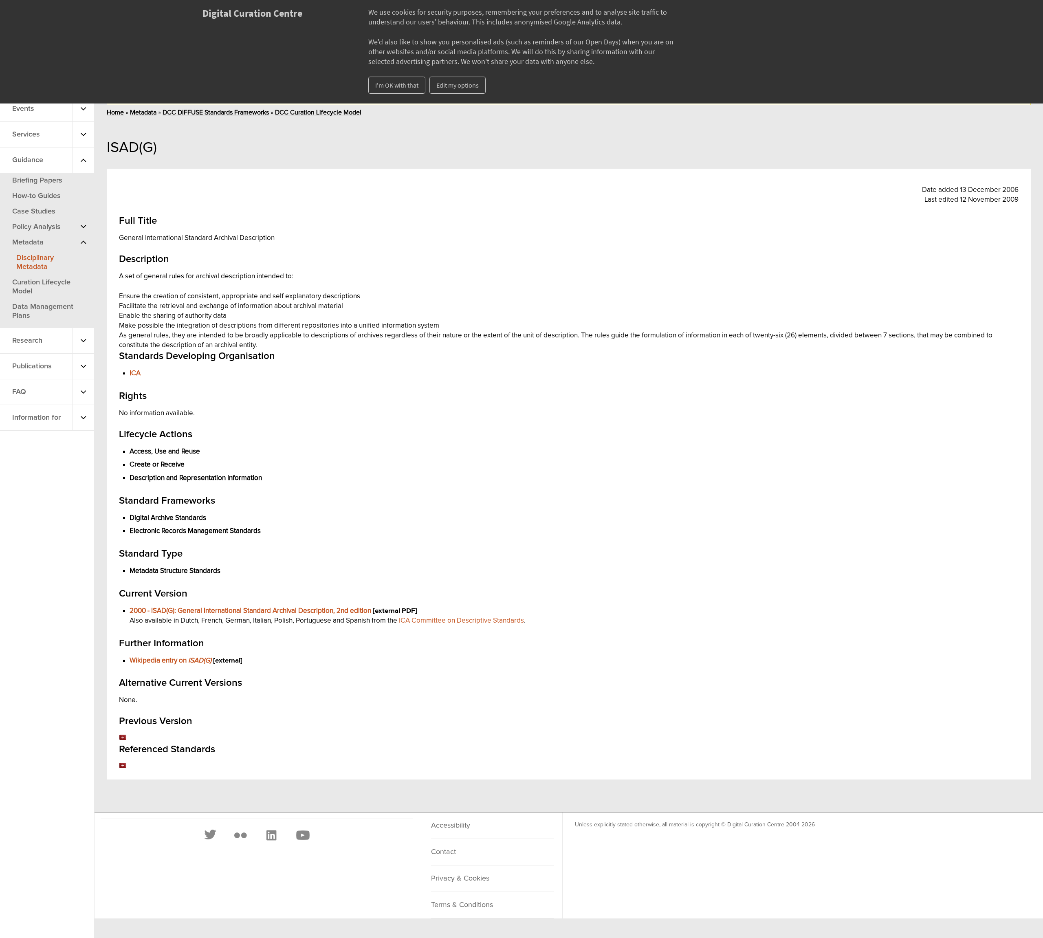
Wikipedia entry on (170, 660)
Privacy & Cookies (460, 878)
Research (27, 340)
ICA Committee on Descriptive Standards (461, 620)
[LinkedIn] (271, 835)
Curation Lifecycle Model (41, 287)
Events (23, 108)
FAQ (19, 392)
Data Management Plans (42, 311)
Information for (36, 417)
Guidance (27, 160)
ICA (135, 373)
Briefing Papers (37, 180)
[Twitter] (210, 835)
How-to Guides (36, 196)
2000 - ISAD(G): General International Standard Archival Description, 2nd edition (250, 610)
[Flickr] (240, 835)
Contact (443, 852)
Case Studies (33, 211)
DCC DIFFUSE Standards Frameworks (216, 112)
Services (26, 134)
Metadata (28, 242)
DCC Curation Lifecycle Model (318, 112)
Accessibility (450, 825)
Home (115, 112)
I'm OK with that (396, 85)
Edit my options (457, 85)
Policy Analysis (36, 227)
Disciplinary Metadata (35, 262)
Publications (32, 366)
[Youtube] (302, 835)
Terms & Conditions (462, 905)
